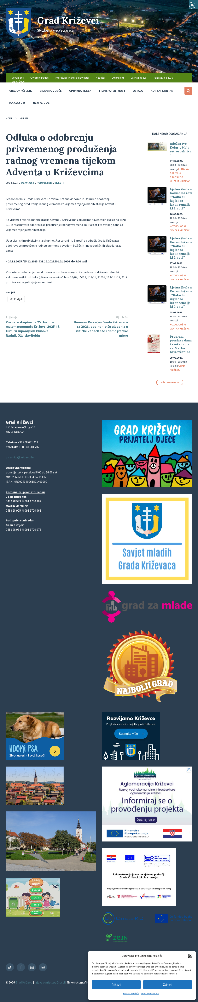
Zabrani (167, 984)
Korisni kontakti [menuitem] (163, 90)
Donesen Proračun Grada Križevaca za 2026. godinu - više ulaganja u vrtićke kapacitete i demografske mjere (101, 329)
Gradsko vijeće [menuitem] (50, 90)
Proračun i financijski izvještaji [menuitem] (72, 77)
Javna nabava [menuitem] (139, 77)
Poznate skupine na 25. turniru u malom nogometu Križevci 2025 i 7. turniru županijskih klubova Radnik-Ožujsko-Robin (33, 329)
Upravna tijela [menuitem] (80, 90)
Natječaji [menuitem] (101, 77)
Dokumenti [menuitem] (18, 77)
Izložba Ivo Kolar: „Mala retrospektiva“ (180, 149)
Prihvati (116, 984)
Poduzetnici (45, 182)
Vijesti (24, 118)
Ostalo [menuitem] (138, 90)
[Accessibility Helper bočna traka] (193, 4)
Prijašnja (12, 317)
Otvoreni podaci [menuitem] (39, 77)
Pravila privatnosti (150, 993)
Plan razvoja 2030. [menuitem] (163, 77)
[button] (190, 956)
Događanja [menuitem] (17, 103)
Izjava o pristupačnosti (50, 982)
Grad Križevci (68, 20)
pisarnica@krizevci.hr (20, 457)
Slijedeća (121, 317)
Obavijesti (28, 182)
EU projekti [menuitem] (118, 77)
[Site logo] (18, 37)
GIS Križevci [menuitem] (18, 81)
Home (9, 118)
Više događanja (169, 382)
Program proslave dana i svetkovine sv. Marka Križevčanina (181, 344)
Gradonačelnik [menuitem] (20, 90)
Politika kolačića (131, 993)
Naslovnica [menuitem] (41, 103)
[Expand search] (188, 91)
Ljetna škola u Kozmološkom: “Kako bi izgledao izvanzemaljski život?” (181, 198)
